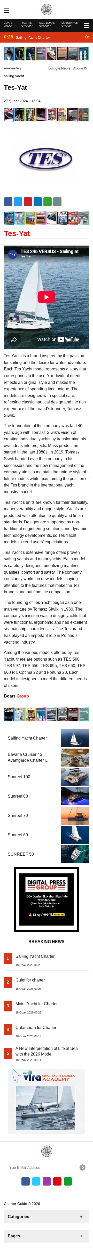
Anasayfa (11, 68)
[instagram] (47, 1181)
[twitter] (18, 201)
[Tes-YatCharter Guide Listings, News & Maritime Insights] (46, 9)
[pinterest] (37, 201)
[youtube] (57, 1181)
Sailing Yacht (14, 76)
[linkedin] (28, 201)
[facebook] (8, 201)
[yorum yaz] (57, 201)
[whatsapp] (68, 1181)
